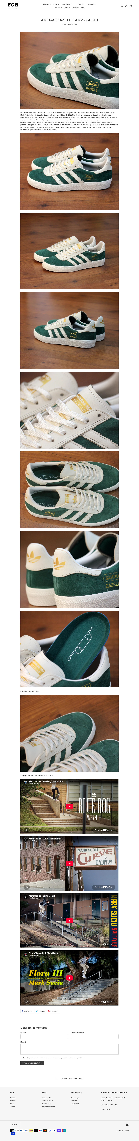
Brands (12, 1101)
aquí (37, 691)
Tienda (12, 1107)
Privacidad (75, 1104)
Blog (11, 1104)
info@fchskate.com (48, 1107)
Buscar (12, 1098)
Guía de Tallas (47, 1098)
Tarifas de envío (47, 1101)
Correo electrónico (77, 1032)
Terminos (74, 1101)
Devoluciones (46, 1104)
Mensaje (23, 1042)
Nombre (23, 1032)
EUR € (14, 1125)
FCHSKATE (125, 1130)
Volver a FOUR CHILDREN (71, 1078)
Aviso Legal (75, 1098)
